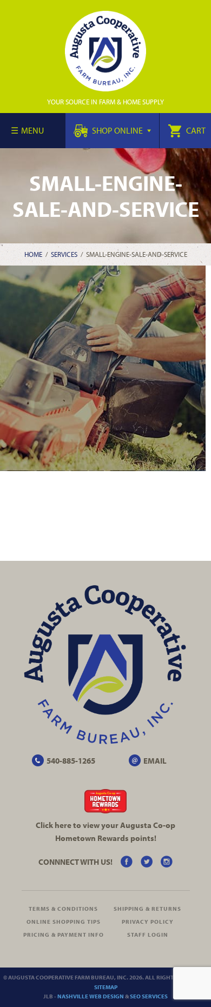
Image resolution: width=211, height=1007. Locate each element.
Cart (195, 130)
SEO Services (149, 996)
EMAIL (155, 761)
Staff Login (147, 934)
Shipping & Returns (147, 908)
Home (33, 254)
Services (64, 254)
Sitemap (105, 987)
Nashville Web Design (90, 996)
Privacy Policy (148, 921)
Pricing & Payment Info (63, 934)
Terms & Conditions (63, 908)
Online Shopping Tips (64, 921)
